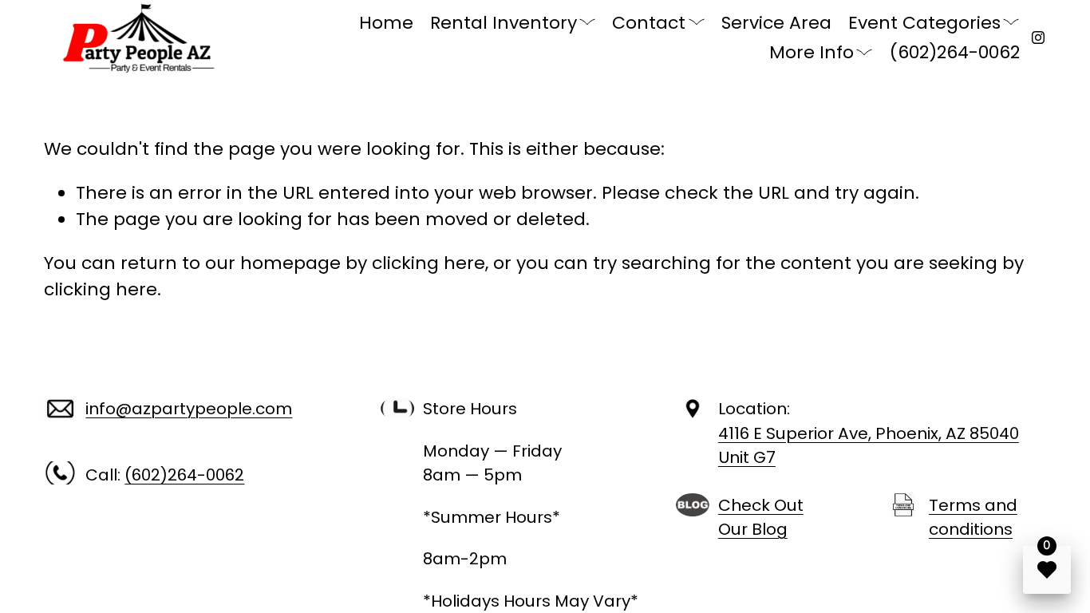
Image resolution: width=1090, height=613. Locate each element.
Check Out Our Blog (761, 517)
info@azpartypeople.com (188, 408)
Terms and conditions (973, 517)
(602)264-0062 (955, 52)
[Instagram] (1038, 37)
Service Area (776, 22)
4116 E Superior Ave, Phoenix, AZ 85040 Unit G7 (868, 445)
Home (386, 22)
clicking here (428, 263)
